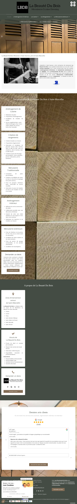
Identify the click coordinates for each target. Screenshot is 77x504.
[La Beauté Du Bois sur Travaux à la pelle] (18, 501)
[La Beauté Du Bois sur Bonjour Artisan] (12, 501)
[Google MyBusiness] (74, 2)
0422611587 (34, 485)
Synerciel (66, 499)
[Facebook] (71, 2)
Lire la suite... (12, 439)
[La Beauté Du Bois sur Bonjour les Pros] (29, 501)
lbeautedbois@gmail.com (37, 487)
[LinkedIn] (71, 5)
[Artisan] (56, 83)
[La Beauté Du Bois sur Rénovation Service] (23, 501)
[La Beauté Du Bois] (38, 13)
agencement (43, 76)
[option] (38, 36)
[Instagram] (74, 5)
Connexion (72, 503)
